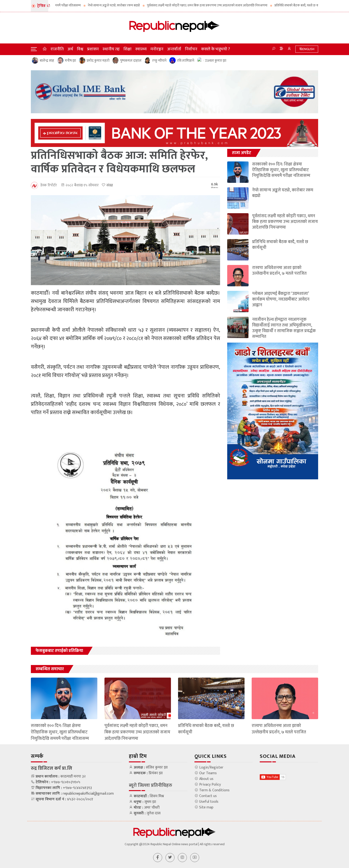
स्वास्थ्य (141, 49)
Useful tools (208, 802)
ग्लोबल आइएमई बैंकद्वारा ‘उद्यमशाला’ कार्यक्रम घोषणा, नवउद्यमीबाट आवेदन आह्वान (280, 299)
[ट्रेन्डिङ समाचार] (281, 49)
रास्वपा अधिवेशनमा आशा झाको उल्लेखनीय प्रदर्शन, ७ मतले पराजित (279, 270)
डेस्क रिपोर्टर (48, 185)
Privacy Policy (209, 785)
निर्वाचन (191, 49)
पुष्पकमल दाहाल (130, 61)
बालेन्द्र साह (47, 61)
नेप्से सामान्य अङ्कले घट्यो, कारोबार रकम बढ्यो (85, 5)
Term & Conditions (214, 790)
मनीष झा (70, 61)
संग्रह (109, 185)
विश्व (80, 49)
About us (205, 779)
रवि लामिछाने (185, 61)
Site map (205, 807)
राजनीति (57, 49)
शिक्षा (127, 49)
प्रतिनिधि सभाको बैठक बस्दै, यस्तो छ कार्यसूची (272, 5)
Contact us (207, 796)
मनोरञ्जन (157, 49)
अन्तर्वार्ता (174, 49)
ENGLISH (308, 49)
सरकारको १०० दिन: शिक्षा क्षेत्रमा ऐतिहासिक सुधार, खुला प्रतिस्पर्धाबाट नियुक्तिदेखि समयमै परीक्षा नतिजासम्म (281, 170)
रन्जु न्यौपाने (159, 61)
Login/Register (210, 767)
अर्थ (70, 49)
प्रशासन (93, 49)
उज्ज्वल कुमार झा (215, 61)
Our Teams (207, 773)
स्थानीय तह (111, 49)
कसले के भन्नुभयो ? (215, 49)
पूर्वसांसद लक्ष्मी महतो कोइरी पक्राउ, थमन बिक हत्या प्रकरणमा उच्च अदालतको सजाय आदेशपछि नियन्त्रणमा (179, 5)
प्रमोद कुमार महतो (98, 61)
